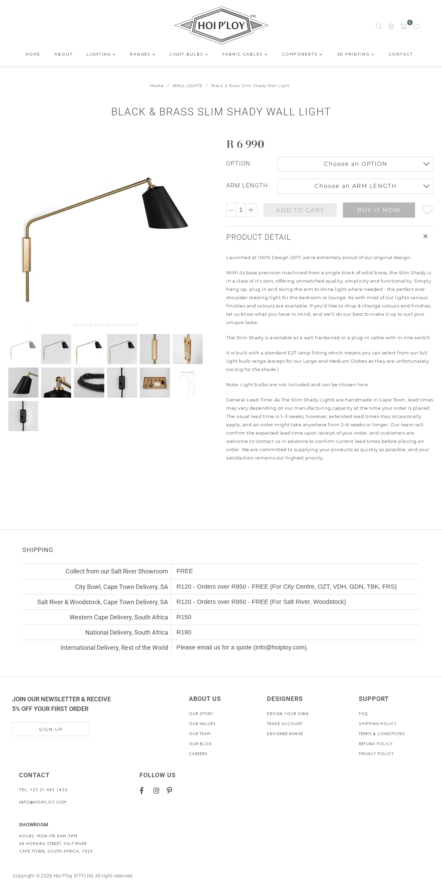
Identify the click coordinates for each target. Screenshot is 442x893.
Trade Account (284, 724)
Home (33, 55)
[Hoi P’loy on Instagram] (157, 790)
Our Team (200, 734)
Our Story (201, 714)
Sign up (51, 729)
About (63, 55)
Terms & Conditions (382, 734)
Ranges (141, 54)
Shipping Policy (378, 724)
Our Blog (200, 744)
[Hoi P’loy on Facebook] (144, 790)
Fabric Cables (243, 54)
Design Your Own (288, 714)
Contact (400, 55)
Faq (363, 714)
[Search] (379, 26)
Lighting (100, 54)
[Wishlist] (416, 26)
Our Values (202, 724)
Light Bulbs (187, 54)
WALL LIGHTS (187, 85)
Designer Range (285, 734)
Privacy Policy (376, 754)
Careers (198, 754)
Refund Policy (376, 744)
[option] (110, 234)
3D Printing (354, 54)
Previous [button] (15, 234)
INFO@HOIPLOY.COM (43, 802)
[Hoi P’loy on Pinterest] (171, 790)
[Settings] (391, 26)
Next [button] (198, 234)
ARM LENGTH (247, 185)
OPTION (238, 163)
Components (300, 54)
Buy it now (379, 210)
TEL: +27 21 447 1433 (43, 789)
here (362, 384)
